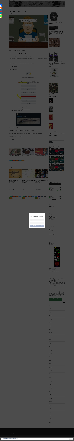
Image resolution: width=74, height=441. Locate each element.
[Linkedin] (1, 10)
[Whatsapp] (1, 16)
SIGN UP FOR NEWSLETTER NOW (37, 225)
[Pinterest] (1, 11)
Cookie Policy (13, 439)
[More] (1, 17)
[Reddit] (1, 8)
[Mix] (1, 14)
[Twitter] (1, 6)
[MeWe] (1, 13)
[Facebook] (1, 5)
